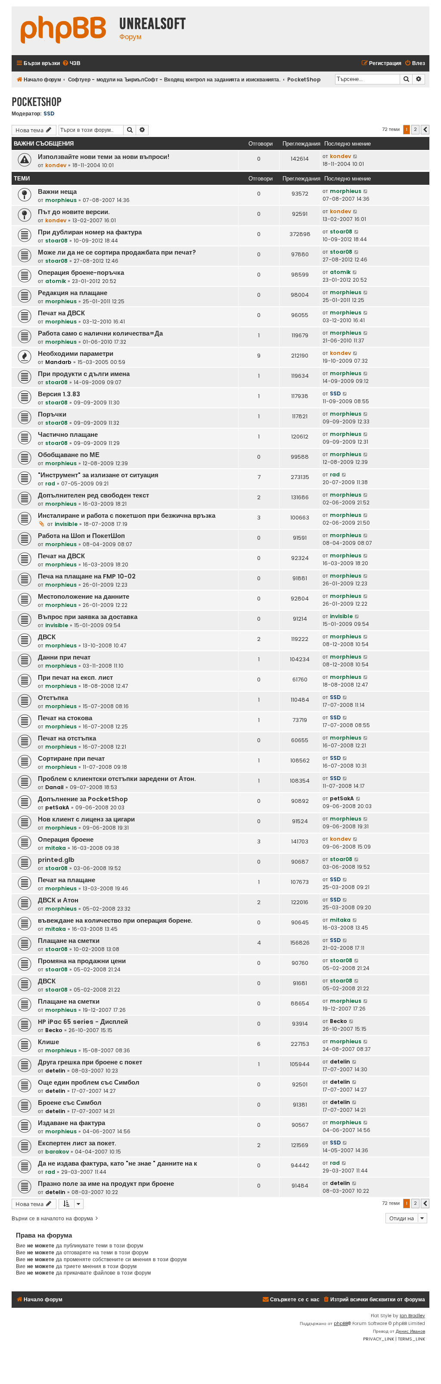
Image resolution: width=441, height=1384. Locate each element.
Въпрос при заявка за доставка (87, 617)
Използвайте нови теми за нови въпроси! (104, 156)
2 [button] (415, 129)
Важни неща (57, 191)
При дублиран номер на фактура (90, 232)
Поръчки (52, 414)
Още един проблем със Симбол (89, 1082)
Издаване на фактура (71, 1123)
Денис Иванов (410, 1331)
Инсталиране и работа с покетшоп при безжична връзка (126, 515)
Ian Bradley (412, 1315)
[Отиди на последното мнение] (355, 156)
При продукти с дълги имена (84, 374)
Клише (48, 1042)
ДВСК (47, 637)
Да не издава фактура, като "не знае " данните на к (117, 1163)
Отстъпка (53, 698)
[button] (425, 129)
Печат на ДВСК (61, 313)
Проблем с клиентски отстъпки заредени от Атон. (117, 778)
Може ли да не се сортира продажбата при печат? (117, 252)
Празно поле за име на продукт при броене (106, 1183)
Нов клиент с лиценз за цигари (86, 819)
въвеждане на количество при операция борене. (115, 920)
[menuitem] (71, 63)
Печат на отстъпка (67, 738)
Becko (53, 1030)
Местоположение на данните (83, 596)
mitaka (55, 848)
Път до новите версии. (74, 212)
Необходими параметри (75, 353)
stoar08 (56, 240)
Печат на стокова (65, 718)
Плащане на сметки (68, 940)
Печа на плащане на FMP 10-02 (87, 576)
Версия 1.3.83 (59, 394)
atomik (55, 281)
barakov (57, 1151)
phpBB (341, 1323)
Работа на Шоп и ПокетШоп (81, 536)
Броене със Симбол (70, 1102)
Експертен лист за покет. (77, 1143)
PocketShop (37, 102)
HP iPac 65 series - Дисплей (83, 1021)
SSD (48, 113)
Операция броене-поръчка (81, 272)
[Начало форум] (63, 31)
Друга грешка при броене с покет (90, 1062)
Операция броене (65, 839)
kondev (55, 165)
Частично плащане (68, 434)
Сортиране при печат (71, 758)
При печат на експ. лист (75, 677)
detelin (55, 1070)
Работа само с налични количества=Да (100, 333)
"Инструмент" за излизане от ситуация (98, 475)
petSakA (57, 807)
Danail (54, 787)
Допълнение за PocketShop (83, 799)
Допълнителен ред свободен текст (93, 495)
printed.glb (56, 859)
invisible (66, 524)
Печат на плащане (66, 880)
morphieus (61, 200)
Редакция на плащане (72, 293)
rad (50, 483)
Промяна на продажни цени (82, 961)
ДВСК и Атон (58, 900)
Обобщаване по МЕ (68, 455)
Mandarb (58, 362)
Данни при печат (64, 657)
